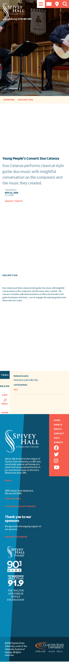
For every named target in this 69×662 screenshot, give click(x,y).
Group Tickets (14, 201)
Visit (57, 438)
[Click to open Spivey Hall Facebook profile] (61, 447)
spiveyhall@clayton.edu (20, 506)
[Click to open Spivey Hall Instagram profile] (61, 460)
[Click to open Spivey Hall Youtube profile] (61, 467)
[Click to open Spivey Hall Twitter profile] (61, 454)
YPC (16, 389)
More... (9, 480)
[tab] (41, 4)
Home (57, 420)
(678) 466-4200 (24, 18)
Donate (58, 442)
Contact (59, 433)
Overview (8, 99)
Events (58, 424)
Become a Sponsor (16, 536)
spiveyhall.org (9, 18)
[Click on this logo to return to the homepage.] (34, 10)
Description (25, 99)
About (58, 429)
